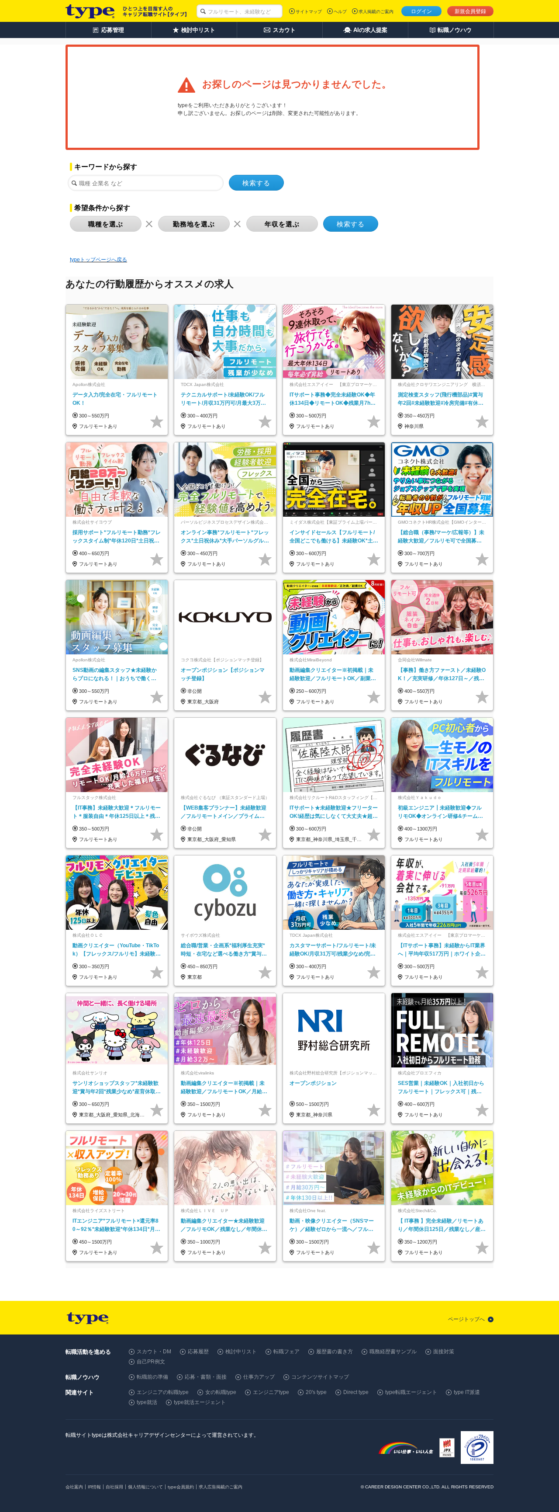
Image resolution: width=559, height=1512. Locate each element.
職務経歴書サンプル (393, 1352)
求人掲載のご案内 (376, 11)
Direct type (356, 1392)
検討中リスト (241, 1352)
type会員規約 (181, 1486)
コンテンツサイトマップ (320, 1377)
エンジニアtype (271, 1392)
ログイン (421, 11)
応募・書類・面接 (206, 1377)
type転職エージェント (411, 1392)
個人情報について (145, 1486)
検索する (256, 183)
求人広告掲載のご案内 (220, 1486)
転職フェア (286, 1352)
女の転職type (220, 1392)
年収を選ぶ (282, 224)
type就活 (147, 1402)
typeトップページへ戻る (98, 260)
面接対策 (443, 1352)
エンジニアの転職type (163, 1392)
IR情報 (94, 1486)
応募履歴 (198, 1352)
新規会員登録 (470, 11)
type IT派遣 (467, 1392)
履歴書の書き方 (334, 1352)
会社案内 (74, 1486)
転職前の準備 (152, 1377)
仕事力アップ (259, 1377)
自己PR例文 (151, 1362)
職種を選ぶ (105, 224)
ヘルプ (340, 11)
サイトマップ (309, 11)
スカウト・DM (154, 1352)
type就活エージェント (200, 1402)
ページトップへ (466, 1319)
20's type (316, 1392)
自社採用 (114, 1486)
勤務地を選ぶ (194, 224)
